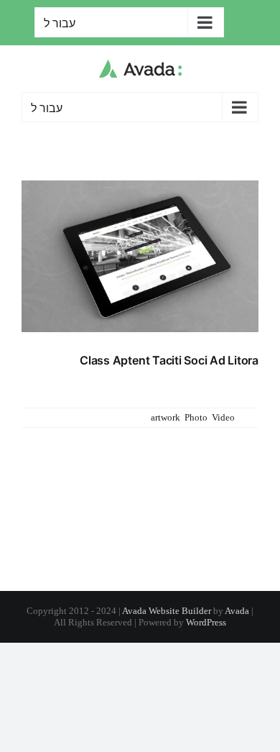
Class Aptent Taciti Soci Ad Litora (169, 360)
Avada (237, 610)
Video (223, 417)
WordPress (206, 622)
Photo (196, 417)
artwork (165, 417)
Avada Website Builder (166, 610)
